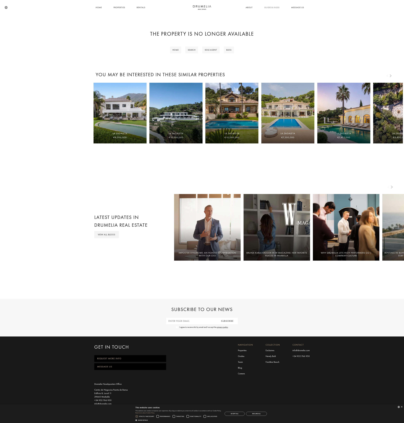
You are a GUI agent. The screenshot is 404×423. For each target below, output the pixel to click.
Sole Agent (211, 50)
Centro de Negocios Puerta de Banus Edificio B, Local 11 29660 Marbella (111, 393)
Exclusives (270, 350)
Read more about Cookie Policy (144, 413)
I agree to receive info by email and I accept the (203, 327)
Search (192, 50)
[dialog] (202, 413)
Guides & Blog (272, 7)
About (249, 7)
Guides (241, 356)
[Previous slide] (387, 76)
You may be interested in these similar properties (160, 74)
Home (99, 7)
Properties (119, 7)
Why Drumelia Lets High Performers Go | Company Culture (346, 254)
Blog (229, 50)
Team (240, 361)
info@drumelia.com (301, 350)
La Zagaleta (120, 133)
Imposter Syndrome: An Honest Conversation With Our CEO (207, 254)
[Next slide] (391, 76)
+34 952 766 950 (301, 356)
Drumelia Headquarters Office (108, 383)
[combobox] (399, 407)
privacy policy (222, 327)
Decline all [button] (256, 414)
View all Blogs (106, 234)
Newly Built (271, 356)
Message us (297, 7)
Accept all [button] (235, 414)
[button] (6, 7)
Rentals (141, 7)
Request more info (109, 358)
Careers (241, 373)
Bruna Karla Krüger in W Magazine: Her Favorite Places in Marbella (276, 254)
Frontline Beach (272, 361)
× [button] (401, 407)
